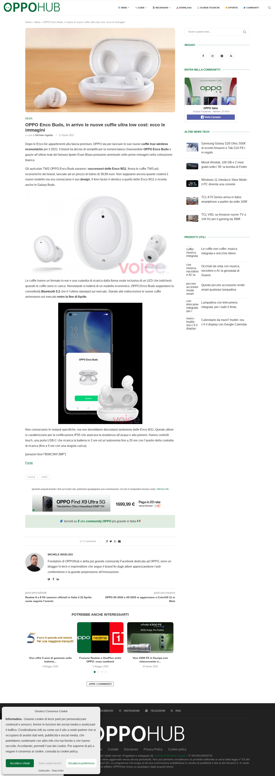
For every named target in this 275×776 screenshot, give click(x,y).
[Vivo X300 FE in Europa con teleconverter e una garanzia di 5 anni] (150, 637)
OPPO (45, 477)
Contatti (113, 749)
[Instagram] (213, 55)
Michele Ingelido (44, 135)
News (123, 8)
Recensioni (161, 8)
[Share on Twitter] (111, 541)
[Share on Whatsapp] (115, 541)
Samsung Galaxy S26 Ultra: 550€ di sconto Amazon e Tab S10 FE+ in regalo (223, 148)
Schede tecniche (210, 8)
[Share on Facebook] (107, 541)
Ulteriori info (162, 489)
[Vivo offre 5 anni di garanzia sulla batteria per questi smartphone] (50, 637)
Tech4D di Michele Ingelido (170, 755)
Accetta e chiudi (20, 763)
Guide (140, 8)
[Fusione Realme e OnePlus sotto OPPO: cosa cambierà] (100, 637)
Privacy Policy (58, 770)
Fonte (29, 462)
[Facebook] (203, 55)
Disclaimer (131, 749)
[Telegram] (222, 55)
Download (185, 8)
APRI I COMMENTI (100, 683)
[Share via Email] (119, 541)
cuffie (31, 477)
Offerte (232, 8)
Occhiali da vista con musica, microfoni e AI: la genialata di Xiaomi (220, 271)
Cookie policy (44, 770)
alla (95, 521)
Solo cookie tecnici (50, 763)
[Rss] (231, 55)
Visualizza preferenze (81, 763)
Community (252, 8)
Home (28, 22)
